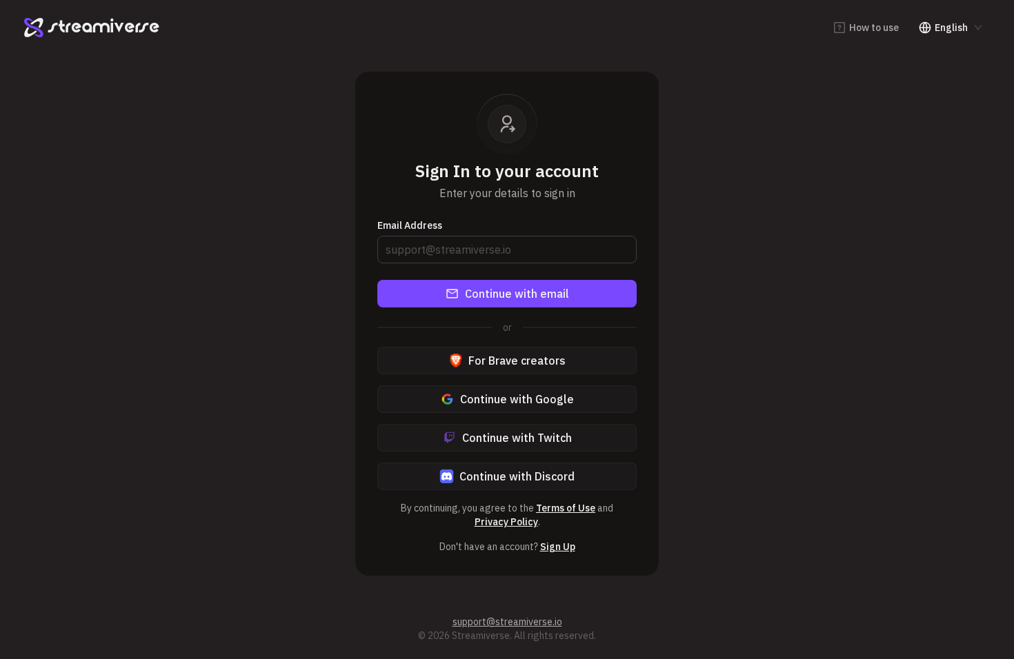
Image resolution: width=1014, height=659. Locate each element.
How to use (874, 27)
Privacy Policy (506, 522)
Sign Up (557, 546)
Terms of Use (565, 508)
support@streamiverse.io (507, 622)
